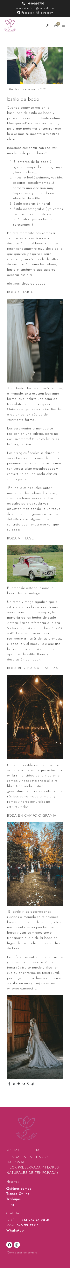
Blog (10, 1204)
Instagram (46, 12)
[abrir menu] (63, 25)
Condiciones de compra (22, 1252)
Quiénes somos (18, 1189)
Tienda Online (17, 1194)
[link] (10, 25)
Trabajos (13, 1199)
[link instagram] (17, 1244)
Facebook (27, 12)
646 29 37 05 (27, 1225)
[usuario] (47, 25)
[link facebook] (9, 1244)
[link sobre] (35, 1130)
